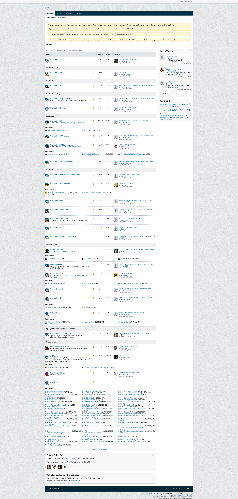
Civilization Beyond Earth (61, 99)
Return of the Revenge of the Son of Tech (98, 367)
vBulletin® (181, 495)
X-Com (50, 324)
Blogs (59, 13)
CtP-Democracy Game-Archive (57, 426)
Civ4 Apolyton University (67, 123)
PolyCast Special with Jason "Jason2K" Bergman (135, 209)
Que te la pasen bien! (126, 183)
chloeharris (124, 100)
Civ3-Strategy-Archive (127, 400)
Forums (50, 14)
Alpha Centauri (56, 250)
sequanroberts (126, 314)
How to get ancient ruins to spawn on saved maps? (136, 85)
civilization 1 (168, 106)
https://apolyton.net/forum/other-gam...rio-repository (66, 29)
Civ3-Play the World (90, 405)
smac (187, 117)
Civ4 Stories (80, 123)
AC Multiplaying (126, 259)
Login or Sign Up (184, 1)
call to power (171, 104)
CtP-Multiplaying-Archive (128, 422)
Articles (69, 13)
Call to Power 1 (56, 289)
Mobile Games (56, 264)
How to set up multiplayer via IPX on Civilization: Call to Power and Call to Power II (146, 289)
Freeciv (86, 307)
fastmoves (184, 115)
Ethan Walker (125, 299)
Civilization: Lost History (60, 333)
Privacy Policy (188, 494)
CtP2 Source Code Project (129, 283)
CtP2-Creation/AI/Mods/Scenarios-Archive (93, 432)
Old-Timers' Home (57, 373)
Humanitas (51, 407)
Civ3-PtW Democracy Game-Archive (132, 408)
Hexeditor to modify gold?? (128, 227)
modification (163, 117)
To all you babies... (172, 82)
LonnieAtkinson (126, 290)
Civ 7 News (122, 72)
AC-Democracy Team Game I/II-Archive (130, 420)
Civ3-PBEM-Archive (127, 407)
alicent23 (124, 176)
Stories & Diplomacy (54, 408)
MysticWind (124, 348)
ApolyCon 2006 (125, 436)
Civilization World (57, 200)
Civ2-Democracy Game (128, 414)
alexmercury (125, 220)
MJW (122, 146)
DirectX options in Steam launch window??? (134, 121)
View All (164, 93)
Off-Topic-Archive (53, 445)
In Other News (123, 356)
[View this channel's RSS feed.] (59, 45)
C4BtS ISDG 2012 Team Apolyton (132, 154)
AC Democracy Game (54, 391)
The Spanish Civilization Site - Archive (55, 442)
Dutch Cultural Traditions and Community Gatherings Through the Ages (143, 98)
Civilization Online (58, 108)
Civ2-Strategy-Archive (127, 412)
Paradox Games (52, 400)
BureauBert (124, 275)
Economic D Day (171, 56)
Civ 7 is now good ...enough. (128, 59)
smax (161, 119)
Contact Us (176, 488)
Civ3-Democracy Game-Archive (92, 409)
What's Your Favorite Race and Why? (131, 313)
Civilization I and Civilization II (63, 237)
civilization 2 (176, 106)
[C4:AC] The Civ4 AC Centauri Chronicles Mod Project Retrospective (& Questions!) (147, 249)
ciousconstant (125, 74)
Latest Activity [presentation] (60, 50)
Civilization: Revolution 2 (61, 218)
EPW (122, 335)
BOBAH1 (124, 238)
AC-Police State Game (91, 422)
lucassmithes (125, 87)
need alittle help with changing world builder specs (136, 136)
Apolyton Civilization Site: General (60, 329)
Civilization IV (52, 116)
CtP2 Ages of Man (75, 275)
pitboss (182, 117)
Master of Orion (89, 322)
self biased (124, 61)
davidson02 (125, 202)
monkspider (125, 374)
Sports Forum (52, 367)
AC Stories (62, 251)
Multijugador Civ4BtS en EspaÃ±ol (55, 193)
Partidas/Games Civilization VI (94, 193)
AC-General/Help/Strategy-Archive (132, 415)
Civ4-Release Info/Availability (94, 395)
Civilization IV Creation (59, 136)
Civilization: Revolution (60, 209)
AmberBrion (125, 137)
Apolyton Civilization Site (149, 494)
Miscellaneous (52, 342)
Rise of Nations (126, 322)
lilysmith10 (124, 266)
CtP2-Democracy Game (55, 436)
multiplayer (171, 117)
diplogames (178, 115)
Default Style (53, 489)
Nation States (51, 398)
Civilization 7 (55, 60)
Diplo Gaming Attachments (56, 154)
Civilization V (51, 81)
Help (167, 488)
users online (69, 458)
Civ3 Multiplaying (89, 398)
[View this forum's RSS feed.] (93, 60)
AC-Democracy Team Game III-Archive (56, 423)
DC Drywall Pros (126, 163)
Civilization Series (53, 170)
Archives (54, 382)
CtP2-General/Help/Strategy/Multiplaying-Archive (132, 427)
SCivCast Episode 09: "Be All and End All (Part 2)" (135, 200)
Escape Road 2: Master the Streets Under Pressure (136, 264)
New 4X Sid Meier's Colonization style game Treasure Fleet (139, 161)
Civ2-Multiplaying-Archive (92, 414)
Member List (51, 17)
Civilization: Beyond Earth (57, 94)
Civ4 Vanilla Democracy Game (130, 393)
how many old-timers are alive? (129, 373)
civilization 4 (165, 110)
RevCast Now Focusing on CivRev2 (131, 218)
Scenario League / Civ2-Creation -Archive (55, 416)
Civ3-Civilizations (126, 405)
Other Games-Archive (127, 440)
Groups (79, 13)
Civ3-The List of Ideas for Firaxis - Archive (131, 402)
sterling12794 (125, 211)
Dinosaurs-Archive (90, 440)
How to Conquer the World (128, 108)
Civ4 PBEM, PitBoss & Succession (69, 147)
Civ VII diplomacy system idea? (129, 174)
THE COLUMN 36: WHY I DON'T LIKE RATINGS (135, 333)
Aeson (170, 58)
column (172, 115)
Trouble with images (125, 274)
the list (171, 119)
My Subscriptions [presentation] (76, 50)
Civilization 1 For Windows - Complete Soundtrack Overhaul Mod (140, 236)
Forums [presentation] (49, 50)
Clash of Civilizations (55, 307)
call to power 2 (184, 104)
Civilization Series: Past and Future (65, 175)
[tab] (49, 50)
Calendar (61, 17)
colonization (166, 115)
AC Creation (70, 251)
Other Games (51, 245)
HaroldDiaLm (75, 481)
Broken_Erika (125, 358)
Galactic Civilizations (55, 322)
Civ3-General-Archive (127, 398)
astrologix (124, 185)
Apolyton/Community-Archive (91, 437)
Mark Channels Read (100, 449)
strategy (166, 119)
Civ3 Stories (88, 393)
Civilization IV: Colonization (62, 162)
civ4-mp (162, 106)
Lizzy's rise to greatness (127, 145)
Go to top (187, 488)
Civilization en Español (60, 184)
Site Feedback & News (59, 347)
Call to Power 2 (56, 274)
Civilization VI (52, 68)
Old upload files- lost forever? (128, 346)
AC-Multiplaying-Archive (92, 419)
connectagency (126, 109)
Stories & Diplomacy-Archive (93, 441)
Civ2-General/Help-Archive (56, 412)
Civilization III (56, 227)
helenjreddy (125, 122)
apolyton (162, 104)
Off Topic (54, 356)
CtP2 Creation (63, 275)
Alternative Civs (57, 298)
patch (177, 117)
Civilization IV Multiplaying (61, 145)
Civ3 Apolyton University (128, 391)
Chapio (123, 229)
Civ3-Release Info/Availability (57, 405)
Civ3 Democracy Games (92, 401)
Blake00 (123, 251)
